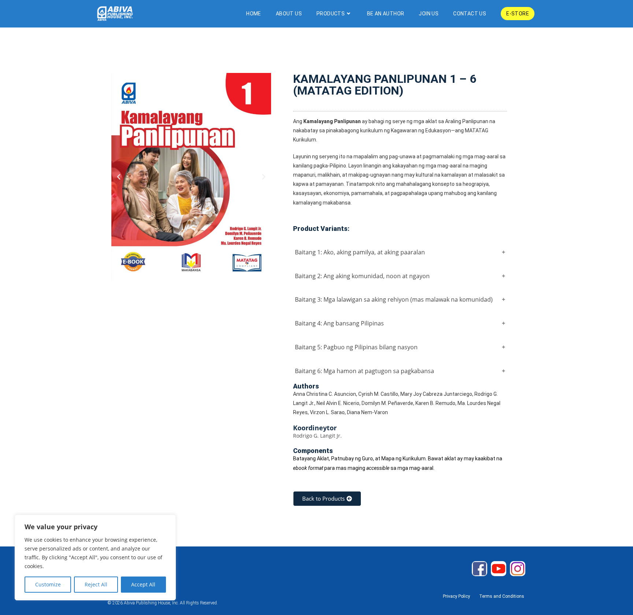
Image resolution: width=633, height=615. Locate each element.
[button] (118, 177)
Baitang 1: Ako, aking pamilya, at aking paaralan (360, 252)
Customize (48, 584)
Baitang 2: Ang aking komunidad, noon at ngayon (362, 276)
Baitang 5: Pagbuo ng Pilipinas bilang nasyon (356, 347)
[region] (95, 557)
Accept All (143, 584)
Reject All (96, 584)
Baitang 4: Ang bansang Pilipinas (339, 323)
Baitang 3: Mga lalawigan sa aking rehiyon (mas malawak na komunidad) (394, 299)
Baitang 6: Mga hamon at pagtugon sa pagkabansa (364, 371)
